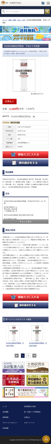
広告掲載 (5, 428)
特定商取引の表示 (30, 406)
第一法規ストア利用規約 (32, 412)
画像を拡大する (38, 94)
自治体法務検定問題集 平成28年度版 (38, 344)
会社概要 (5, 412)
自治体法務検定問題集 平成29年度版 (15, 344)
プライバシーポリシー (9, 423)
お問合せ (27, 417)
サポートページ (29, 423)
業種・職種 (12, 20)
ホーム (4, 20)
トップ (4, 406)
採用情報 (5, 417)
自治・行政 (21, 20)
